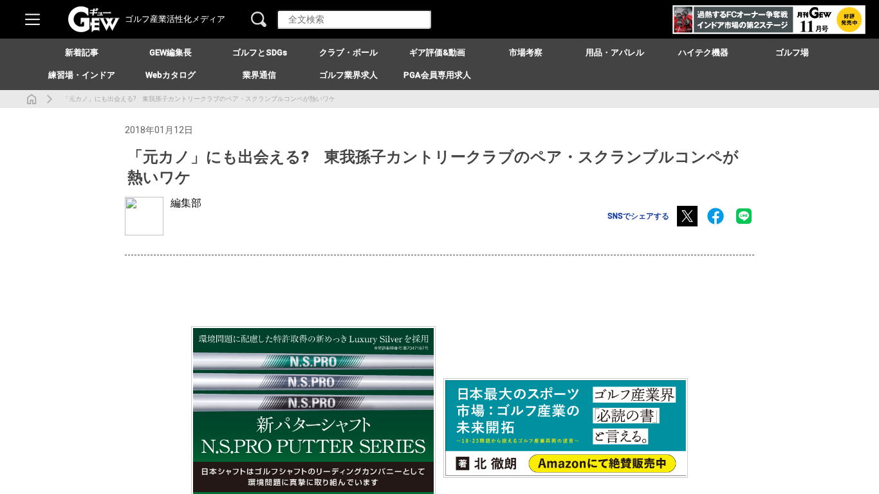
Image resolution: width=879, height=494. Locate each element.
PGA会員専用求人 (437, 75)
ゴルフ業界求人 (348, 75)
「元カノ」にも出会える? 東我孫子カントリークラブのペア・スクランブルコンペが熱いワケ (198, 98)
